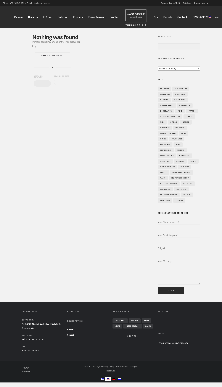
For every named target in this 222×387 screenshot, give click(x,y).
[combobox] (42, 83)
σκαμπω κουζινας (168, 195)
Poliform (180, 128)
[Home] (50, 369)
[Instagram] (219, 3)
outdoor (164, 128)
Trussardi (177, 139)
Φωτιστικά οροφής (181, 172)
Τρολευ (163, 172)
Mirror (173, 122)
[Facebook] (217, 3)
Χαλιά (162, 178)
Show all (132, 336)
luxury (189, 117)
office (186, 122)
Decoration (166, 111)
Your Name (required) (168, 222)
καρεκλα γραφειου (168, 184)
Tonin (163, 139)
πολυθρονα (181, 189)
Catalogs (187, 3)
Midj (162, 122)
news (146, 321)
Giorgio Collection (170, 117)
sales (148, 326)
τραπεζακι (165, 200)
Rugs (183, 133)
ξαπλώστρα (165, 189)
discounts (120, 321)
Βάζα (178, 144)
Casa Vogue (180, 100)
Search (161, 47)
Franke (192, 111)
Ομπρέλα (184, 167)
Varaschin (165, 144)
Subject (161, 248)
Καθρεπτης (184, 156)
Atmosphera (181, 89)
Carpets (164, 100)
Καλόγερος (165, 161)
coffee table (167, 105)
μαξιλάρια (187, 184)
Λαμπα (193, 161)
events (134, 321)
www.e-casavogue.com (176, 342)
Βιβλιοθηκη (165, 150)
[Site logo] (136, 17)
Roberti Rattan (167, 133)
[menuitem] (102, 379)
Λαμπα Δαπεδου (167, 167)
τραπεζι (179, 200)
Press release (132, 326)
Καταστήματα (201, 3)
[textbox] (179, 68)
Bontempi (165, 94)
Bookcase (180, 94)
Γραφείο (180, 150)
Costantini (184, 105)
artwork (164, 89)
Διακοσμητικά (167, 156)
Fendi (180, 111)
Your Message (165, 261)
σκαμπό (187, 195)
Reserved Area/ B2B (170, 3)
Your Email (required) (168, 235)
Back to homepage (51, 56)
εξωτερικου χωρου (180, 178)
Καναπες (180, 161)
